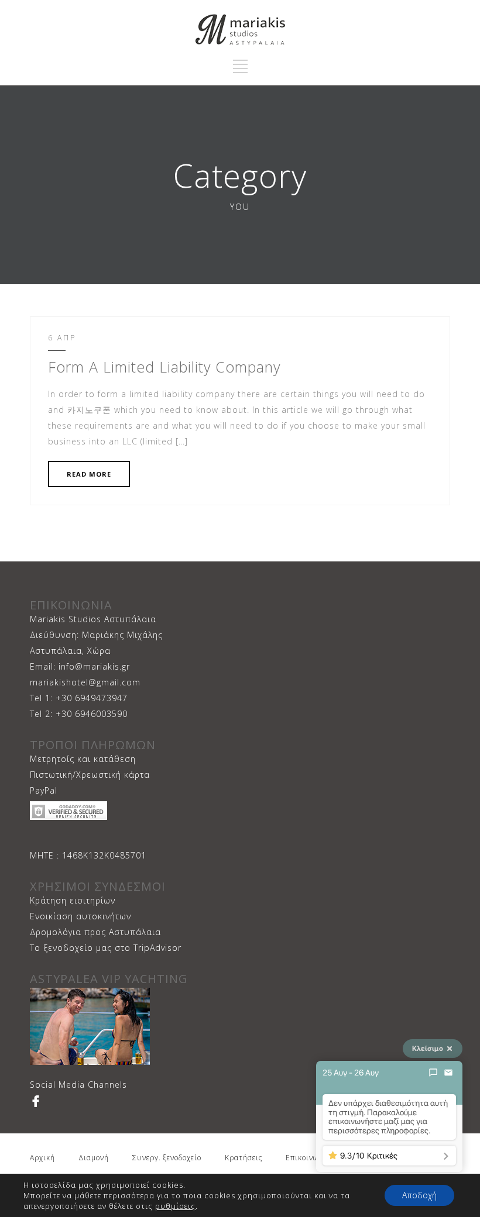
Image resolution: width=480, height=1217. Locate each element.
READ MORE (89, 474)
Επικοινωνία (308, 1158)
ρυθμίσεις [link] (175, 1206)
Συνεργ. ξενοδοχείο (166, 1158)
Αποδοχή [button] (419, 1195)
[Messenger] (433, 1072)
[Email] (448, 1072)
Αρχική (42, 1158)
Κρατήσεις (243, 1158)
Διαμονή (93, 1158)
